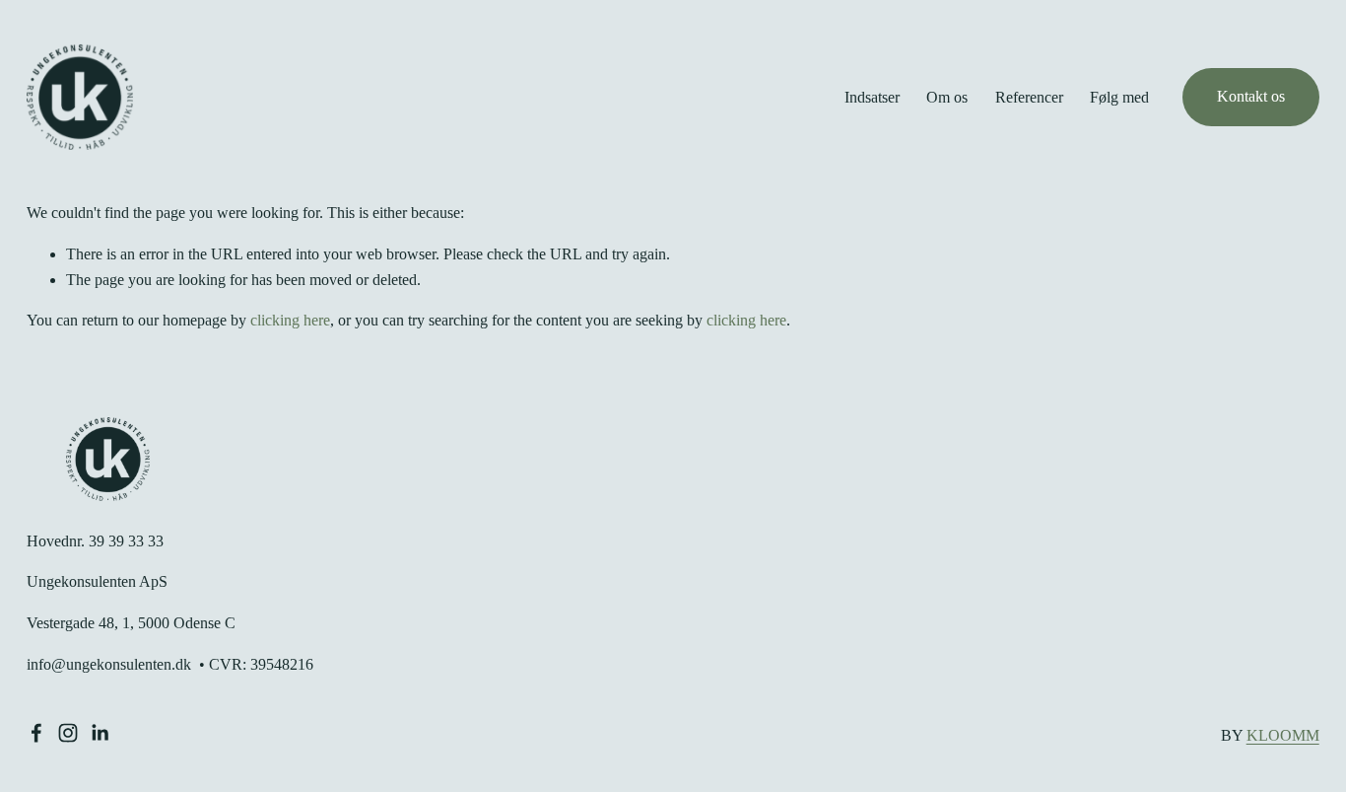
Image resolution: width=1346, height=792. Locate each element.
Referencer (1029, 97)
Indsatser (872, 97)
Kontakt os (1251, 96)
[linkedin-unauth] (99, 733)
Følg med (1119, 97)
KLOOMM (1282, 735)
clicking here (290, 320)
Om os (947, 97)
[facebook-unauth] (36, 733)
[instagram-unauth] (68, 733)
